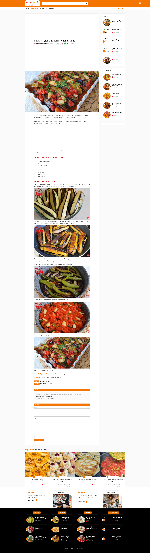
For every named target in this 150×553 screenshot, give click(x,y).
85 (37, 520)
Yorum (35, 407)
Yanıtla (52, 398)
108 (88, 530)
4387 (114, 32)
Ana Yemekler (43, 383)
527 (114, 530)
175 (114, 106)
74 (62, 540)
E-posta (36, 425)
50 (69, 43)
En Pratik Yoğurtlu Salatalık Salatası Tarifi (90, 519)
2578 (114, 59)
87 (37, 530)
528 (114, 520)
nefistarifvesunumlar (41, 43)
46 (88, 521)
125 (114, 96)
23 (94, 484)
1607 (114, 23)
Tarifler (27, 8)
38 (62, 530)
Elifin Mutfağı (37, 377)
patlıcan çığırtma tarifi (45, 381)
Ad (35, 419)
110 (88, 540)
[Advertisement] (62, 25)
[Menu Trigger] (140, 3)
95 (113, 77)
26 (69, 486)
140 (114, 87)
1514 (114, 51)
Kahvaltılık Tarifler (113, 477)
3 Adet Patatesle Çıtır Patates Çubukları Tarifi (66, 538)
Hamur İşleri (38, 477)
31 (119, 486)
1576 (114, 42)
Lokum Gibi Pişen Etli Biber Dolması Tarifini (46, 374)
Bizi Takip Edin (31, 500)
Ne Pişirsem (34, 8)
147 (114, 115)
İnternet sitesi (37, 431)
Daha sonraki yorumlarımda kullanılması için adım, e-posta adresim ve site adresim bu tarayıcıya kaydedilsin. (58, 436)
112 (37, 539)
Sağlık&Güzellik (53, 8)
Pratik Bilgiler (43, 8)
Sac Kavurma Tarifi (116, 58)
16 (44, 484)
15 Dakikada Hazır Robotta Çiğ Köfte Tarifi (90, 538)
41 (62, 520)
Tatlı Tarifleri (63, 477)
